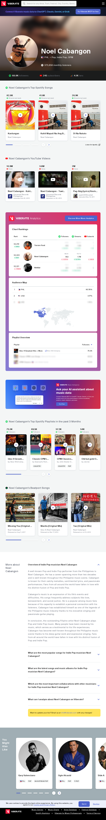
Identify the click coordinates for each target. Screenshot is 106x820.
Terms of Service (93, 813)
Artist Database (70, 810)
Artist (25, 236)
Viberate (10, 3)
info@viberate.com (69, 713)
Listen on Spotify (91, 145)
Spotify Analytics (43, 813)
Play (20, 115)
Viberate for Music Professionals (68, 813)
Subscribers (91, 236)
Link (46, 351)
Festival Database (89, 810)
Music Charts (53, 810)
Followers (64, 236)
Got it (84, 804)
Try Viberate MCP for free (88, 11)
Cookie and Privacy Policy (44, 805)
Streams (78, 236)
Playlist (16, 345)
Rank (16, 236)
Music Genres (37, 810)
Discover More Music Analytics (81, 218)
